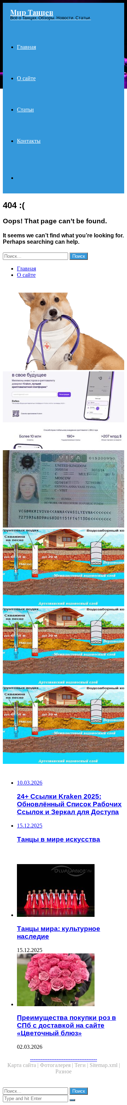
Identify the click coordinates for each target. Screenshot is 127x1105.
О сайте (26, 78)
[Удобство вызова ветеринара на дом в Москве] (63, 332)
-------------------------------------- (63, 1059)
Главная (26, 47)
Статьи (25, 110)
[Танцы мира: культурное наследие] (70, 891)
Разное (63, 1071)
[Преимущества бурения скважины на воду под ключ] (63, 568)
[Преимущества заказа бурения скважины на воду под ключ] (63, 647)
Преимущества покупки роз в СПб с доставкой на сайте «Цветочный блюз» (66, 1025)
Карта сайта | (23, 1065)
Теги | (82, 1065)
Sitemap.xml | (105, 1065)
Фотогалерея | (57, 1065)
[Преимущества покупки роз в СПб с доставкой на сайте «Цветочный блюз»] (70, 980)
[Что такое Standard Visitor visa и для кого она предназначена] (63, 489)
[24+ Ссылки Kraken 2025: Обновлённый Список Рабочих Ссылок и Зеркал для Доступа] (63, 410)
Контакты (29, 141)
